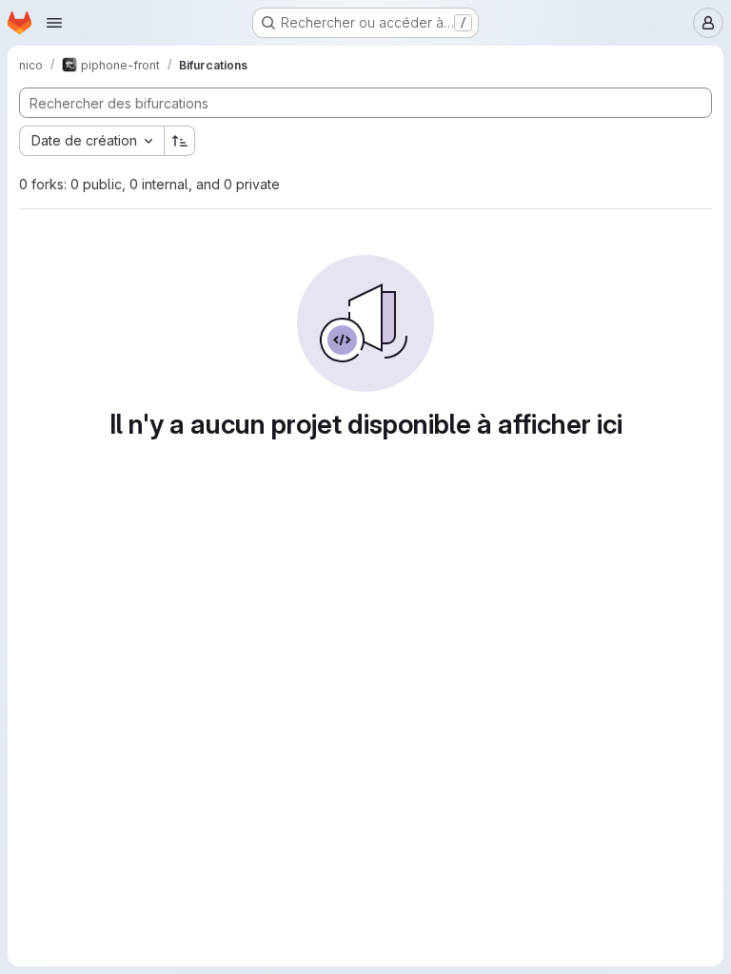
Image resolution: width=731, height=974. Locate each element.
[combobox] (91, 141)
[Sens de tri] (180, 141)
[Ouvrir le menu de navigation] (54, 23)
